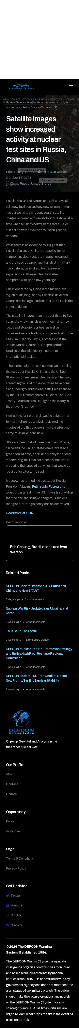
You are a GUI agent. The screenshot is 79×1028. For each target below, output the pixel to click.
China (14, 183)
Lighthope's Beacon (38, 639)
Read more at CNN (20, 513)
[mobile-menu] (70, 86)
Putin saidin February (46, 486)
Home (9, 102)
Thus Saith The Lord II (21, 631)
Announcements (34, 599)
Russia (24, 183)
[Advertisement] (39, 39)
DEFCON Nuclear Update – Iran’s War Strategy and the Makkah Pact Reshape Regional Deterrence (39, 653)
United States (41, 183)
